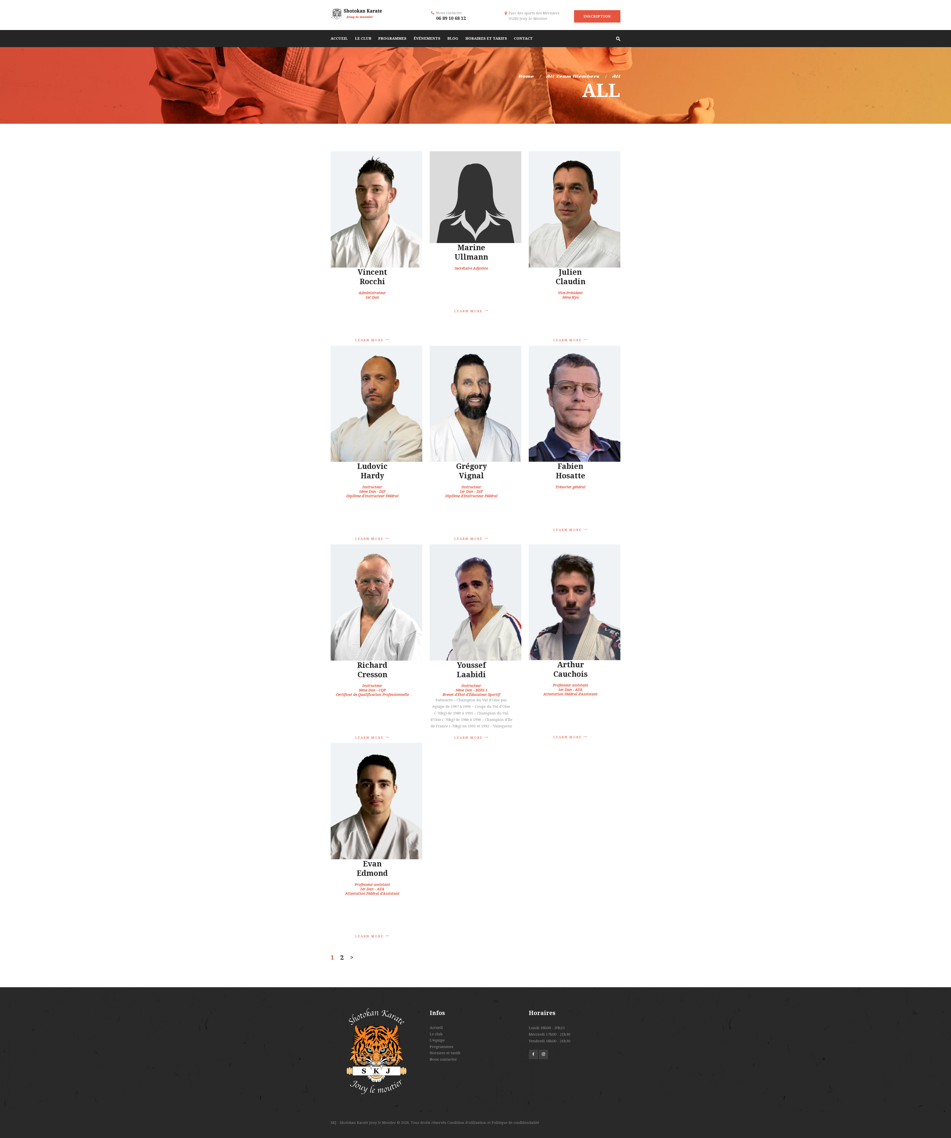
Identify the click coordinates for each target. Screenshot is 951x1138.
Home (526, 76)
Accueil (436, 1027)
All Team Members (573, 76)
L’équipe (437, 1040)
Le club (436, 1034)
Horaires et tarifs (445, 1053)
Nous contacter (443, 1059)
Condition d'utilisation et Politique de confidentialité (493, 1123)
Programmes (441, 1047)
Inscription (597, 16)
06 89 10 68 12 (451, 18)
